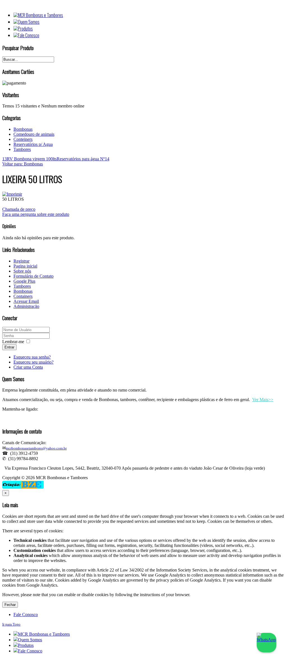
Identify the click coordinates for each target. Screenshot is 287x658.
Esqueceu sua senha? (32, 357)
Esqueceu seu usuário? (33, 362)
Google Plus (24, 281)
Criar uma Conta (28, 367)
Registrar (21, 261)
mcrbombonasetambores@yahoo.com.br (36, 448)
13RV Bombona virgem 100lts (29, 158)
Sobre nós (22, 271)
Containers (23, 296)
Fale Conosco (25, 614)
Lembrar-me (13, 341)
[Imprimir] (12, 194)
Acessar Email (26, 301)
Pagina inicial (25, 266)
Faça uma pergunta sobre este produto (35, 214)
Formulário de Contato (33, 276)
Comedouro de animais (33, 134)
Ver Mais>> (262, 399)
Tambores (22, 149)
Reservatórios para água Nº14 (83, 158)
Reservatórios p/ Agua (33, 144)
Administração (26, 306)
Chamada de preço (18, 209)
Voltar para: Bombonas (22, 163)
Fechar (10, 605)
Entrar (9, 347)
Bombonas (23, 129)
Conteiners (23, 139)
